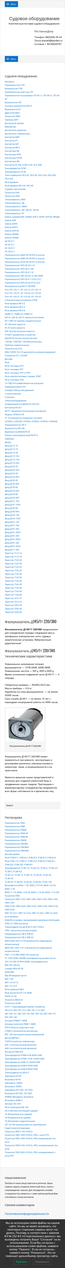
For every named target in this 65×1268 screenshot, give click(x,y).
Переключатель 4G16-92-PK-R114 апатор (24, 261)
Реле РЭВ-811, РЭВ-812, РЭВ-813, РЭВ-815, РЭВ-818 (30, 857)
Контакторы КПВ (13, 154)
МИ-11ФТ (9, 978)
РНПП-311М (10, 996)
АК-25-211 (9, 241)
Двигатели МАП (12, 112)
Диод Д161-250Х (12, 539)
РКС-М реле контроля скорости (20, 331)
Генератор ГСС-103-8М (16, 355)
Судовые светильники (15, 189)
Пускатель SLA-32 (13, 348)
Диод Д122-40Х (12, 476)
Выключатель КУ (13, 109)
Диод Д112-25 (11, 452)
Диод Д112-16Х (12, 459)
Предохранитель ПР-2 (15, 424)
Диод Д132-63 (11, 487)
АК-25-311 (9, 244)
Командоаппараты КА (15, 386)
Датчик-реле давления (15, 130)
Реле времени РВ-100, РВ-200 (19, 185)
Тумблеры (9, 438)
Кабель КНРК (11, 223)
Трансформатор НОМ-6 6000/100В (21, 1069)
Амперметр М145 (13, 1075)
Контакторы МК (12, 161)
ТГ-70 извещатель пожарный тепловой (23, 417)
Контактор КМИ (12, 137)
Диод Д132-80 (11, 494)
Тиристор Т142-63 (13, 591)
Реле (7, 362)
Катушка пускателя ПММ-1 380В (20, 1023)
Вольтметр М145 (13, 1079)
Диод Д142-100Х (12, 518)
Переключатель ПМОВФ (16, 843)
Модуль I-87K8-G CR (14, 414)
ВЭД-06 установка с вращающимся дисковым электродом (32, 919)
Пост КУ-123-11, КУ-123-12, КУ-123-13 (23, 289)
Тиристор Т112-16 (13, 556)
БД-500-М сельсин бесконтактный (21, 338)
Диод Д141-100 (12, 501)
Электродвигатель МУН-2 (17, 1072)
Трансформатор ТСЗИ (15, 171)
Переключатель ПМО (15, 822)
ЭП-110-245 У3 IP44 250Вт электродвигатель (26, 961)
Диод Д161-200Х (12, 532)
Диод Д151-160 (12, 525)
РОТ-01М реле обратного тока (19, 1027)
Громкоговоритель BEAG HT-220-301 (22, 404)
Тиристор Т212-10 (13, 598)
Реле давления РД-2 (14, 989)
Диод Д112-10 (11, 445)
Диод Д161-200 (12, 528)
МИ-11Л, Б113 (11, 982)
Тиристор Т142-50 (13, 587)
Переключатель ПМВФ (15, 829)
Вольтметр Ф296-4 (13, 1100)
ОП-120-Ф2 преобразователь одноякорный (25, 1124)
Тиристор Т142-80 (13, 594)
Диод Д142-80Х (12, 511)
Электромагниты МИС (15, 199)
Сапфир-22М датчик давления (19, 390)
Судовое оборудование (34, 18)
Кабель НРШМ (11, 237)
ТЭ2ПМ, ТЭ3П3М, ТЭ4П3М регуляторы (23, 341)
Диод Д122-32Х (12, 469)
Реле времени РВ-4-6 (15, 310)
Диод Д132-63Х (12, 490)
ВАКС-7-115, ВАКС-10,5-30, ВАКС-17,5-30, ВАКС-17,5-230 (32, 892)
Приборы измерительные (17, 345)
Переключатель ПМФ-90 (16, 836)
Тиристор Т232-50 (13, 608)
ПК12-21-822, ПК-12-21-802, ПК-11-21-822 (25, 1010)
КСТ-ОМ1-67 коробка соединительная (23, 320)
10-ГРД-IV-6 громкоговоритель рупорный (24, 383)
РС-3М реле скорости (15, 324)
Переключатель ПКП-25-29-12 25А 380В (24, 275)
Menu (13, 4)
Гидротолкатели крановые (17, 1128)
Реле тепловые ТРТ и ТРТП (17, 372)
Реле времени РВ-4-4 (15, 306)
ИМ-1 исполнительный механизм (20, 1044)
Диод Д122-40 (11, 473)
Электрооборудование (15, 400)
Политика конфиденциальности (27, 1213)
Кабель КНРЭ (11, 227)
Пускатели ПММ (12, 116)
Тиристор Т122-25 (13, 563)
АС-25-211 (10, 248)
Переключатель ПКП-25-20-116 (20, 265)
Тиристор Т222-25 (13, 605)
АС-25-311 (10, 251)
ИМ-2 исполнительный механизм (20, 1048)
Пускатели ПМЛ (12, 895)
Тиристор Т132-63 (13, 580)
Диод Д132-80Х (12, 497)
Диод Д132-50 (11, 480)
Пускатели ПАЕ (12, 192)
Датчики (8, 358)
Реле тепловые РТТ (14, 369)
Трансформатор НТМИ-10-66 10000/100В (24, 1058)
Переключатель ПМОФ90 (17, 850)
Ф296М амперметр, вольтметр (19, 1096)
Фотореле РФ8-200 (14, 1051)
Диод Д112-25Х (12, 462)
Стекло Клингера (13, 393)
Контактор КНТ (12, 143)
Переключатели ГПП (15, 85)
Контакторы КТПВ (13, 157)
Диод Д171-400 (12, 549)
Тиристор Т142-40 (13, 584)
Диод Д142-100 (12, 514)
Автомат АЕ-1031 (13, 1103)
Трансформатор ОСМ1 (15, 168)
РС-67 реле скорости (15, 327)
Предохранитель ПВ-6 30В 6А (19, 933)
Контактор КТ (11, 140)
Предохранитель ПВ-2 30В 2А (19, 937)
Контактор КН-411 (13, 407)
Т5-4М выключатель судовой (18, 1114)
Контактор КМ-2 (12, 147)
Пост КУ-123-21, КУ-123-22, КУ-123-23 (23, 293)
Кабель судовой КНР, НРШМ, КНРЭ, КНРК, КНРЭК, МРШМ (32, 216)
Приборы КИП (11, 119)
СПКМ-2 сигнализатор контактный (21, 1030)
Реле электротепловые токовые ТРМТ (23, 376)
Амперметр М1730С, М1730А (19, 1089)
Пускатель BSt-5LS (14, 999)
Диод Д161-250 (12, 535)
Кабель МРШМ (12, 234)
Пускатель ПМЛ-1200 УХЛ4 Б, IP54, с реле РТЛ (27, 1134)
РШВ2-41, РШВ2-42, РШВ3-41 (19, 313)
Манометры (10, 126)
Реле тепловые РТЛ (14, 365)
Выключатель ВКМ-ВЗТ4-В (17, 431)
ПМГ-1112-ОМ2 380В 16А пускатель (22, 954)
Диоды (8, 442)
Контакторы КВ (12, 150)
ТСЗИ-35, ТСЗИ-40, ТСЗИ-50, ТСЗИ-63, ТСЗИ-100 (28, 881)
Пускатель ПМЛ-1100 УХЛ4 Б (18, 1131)
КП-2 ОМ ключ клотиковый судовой (21, 1110)
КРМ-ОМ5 (9, 971)
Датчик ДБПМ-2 (12, 1037)
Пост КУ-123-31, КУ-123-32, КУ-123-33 (23, 296)
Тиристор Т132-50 (13, 577)
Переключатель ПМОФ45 (17, 847)
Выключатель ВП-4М (14, 428)
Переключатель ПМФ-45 (16, 833)
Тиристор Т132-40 (13, 573)
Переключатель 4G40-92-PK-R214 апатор (24, 254)
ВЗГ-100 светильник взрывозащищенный (24, 1034)
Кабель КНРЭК (12, 230)
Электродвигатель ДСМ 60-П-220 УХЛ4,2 (24, 926)
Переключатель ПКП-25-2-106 (19, 268)
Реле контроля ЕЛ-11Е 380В (18, 992)
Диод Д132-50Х (12, 483)
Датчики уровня (12, 854)
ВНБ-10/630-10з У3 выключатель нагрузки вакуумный (30, 352)
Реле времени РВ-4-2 (15, 303)
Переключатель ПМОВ (15, 840)
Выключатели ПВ (13, 102)
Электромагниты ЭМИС (16, 206)
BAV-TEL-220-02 (12, 965)
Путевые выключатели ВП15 (18, 105)
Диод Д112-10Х (12, 456)
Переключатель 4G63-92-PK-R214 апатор (24, 258)
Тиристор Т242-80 (13, 612)
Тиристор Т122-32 (13, 566)
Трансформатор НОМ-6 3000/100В (21, 1065)
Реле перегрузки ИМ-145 (16, 1107)
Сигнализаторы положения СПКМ (21, 300)
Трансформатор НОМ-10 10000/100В (22, 1062)
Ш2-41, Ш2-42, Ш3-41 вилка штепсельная (24, 317)
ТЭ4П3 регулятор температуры (20, 1041)
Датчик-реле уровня (14, 123)
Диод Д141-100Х (12, 504)
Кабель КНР (10, 220)
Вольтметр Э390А (13, 1086)
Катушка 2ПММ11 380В (16, 1020)
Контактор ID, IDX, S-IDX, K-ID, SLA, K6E (23, 164)
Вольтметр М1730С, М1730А (18, 1093)
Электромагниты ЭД (14, 202)
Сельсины (9, 397)
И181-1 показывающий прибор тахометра (25, 1006)
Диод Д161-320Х (12, 546)
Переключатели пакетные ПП (19, 91)
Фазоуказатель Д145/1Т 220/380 (20, 286)
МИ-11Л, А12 (11, 985)
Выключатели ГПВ (13, 88)
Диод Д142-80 (11, 508)
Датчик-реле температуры (17, 133)
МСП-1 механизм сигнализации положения (25, 410)
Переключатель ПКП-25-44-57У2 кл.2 (22, 282)
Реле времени (11, 182)
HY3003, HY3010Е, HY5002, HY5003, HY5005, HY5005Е (31, 421)
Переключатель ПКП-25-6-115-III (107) (23, 279)
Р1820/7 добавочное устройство (20, 334)
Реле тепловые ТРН (14, 379)
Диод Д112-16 (11, 449)
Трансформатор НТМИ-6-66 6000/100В (23, 1055)
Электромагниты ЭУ (14, 213)
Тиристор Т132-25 (13, 570)
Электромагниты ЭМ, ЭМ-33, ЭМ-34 (22, 209)
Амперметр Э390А (13, 1082)
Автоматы (9, 81)
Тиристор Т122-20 (13, 560)
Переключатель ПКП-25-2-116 (19, 272)
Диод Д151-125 (12, 521)
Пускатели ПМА (12, 195)
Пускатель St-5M (12, 1003)
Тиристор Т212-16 (13, 601)
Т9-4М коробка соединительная (20, 1121)
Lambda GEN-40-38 (14, 968)
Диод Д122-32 (11, 466)
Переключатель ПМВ (15, 826)
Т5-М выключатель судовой (18, 1117)
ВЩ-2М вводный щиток (15, 975)
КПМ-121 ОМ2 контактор (16, 923)
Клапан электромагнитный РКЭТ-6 (21, 435)
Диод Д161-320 (12, 542)
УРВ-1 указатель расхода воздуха (21, 930)
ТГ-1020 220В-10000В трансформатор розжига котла (30, 958)
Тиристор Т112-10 (13, 553)
